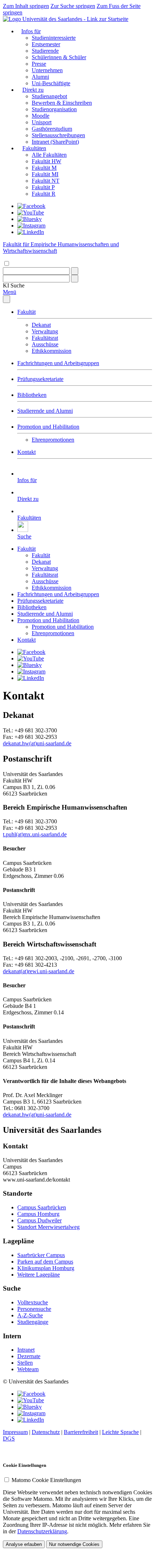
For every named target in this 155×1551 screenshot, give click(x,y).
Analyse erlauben (24, 1544)
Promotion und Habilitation (48, 427)
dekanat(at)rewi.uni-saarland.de (38, 971)
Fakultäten (34, 148)
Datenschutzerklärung (42, 1531)
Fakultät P (43, 187)
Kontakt (26, 452)
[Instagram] (31, 225)
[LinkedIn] (30, 232)
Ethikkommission (51, 351)
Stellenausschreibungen (58, 135)
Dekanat (41, 325)
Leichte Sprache (120, 1432)
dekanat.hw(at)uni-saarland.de (37, 743)
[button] (14, 285)
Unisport (42, 122)
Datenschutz (46, 1432)
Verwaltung (45, 331)
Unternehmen (47, 70)
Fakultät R (44, 194)
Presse (39, 64)
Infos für (31, 31)
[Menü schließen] (6, 299)
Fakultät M (44, 168)
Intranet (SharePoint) (55, 142)
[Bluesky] (29, 219)
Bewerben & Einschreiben (62, 103)
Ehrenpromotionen (53, 440)
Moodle (40, 116)
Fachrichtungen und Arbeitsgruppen (58, 363)
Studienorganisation (54, 109)
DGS (9, 1438)
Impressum (15, 1432)
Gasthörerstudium (52, 129)
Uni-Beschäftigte (51, 83)
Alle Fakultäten (49, 155)
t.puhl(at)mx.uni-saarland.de (35, 834)
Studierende (45, 51)
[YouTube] (30, 212)
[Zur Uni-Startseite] (65, 19)
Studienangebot (49, 96)
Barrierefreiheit (81, 1432)
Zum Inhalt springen (26, 6)
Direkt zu (33, 90)
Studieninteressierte (54, 38)
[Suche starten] (74, 271)
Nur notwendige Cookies (74, 1544)
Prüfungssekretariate (40, 379)
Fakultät (26, 312)
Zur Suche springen (72, 6)
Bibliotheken (31, 395)
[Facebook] (31, 206)
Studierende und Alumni (45, 411)
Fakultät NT (45, 181)
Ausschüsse (45, 344)
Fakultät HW (46, 161)
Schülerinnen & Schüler (59, 57)
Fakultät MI (45, 174)
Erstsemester (46, 44)
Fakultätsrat (45, 338)
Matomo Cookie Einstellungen (46, 1480)
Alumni (40, 77)
